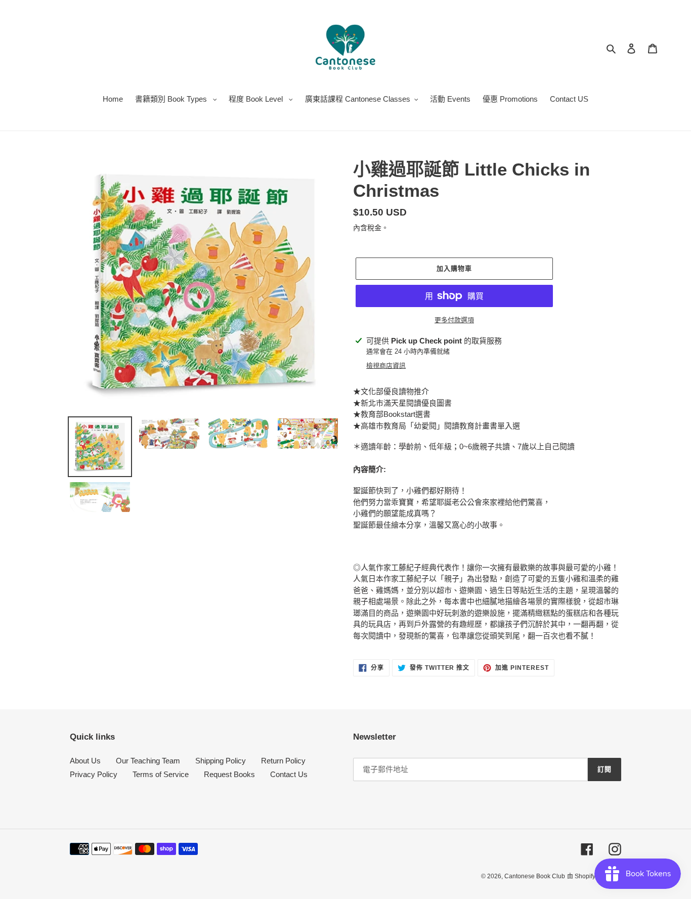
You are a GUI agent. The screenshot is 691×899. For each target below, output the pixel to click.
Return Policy (283, 760)
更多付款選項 (454, 320)
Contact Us (289, 774)
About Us (85, 760)
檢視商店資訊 (386, 365)
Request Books (229, 774)
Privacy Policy (93, 774)
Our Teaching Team (148, 760)
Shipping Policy (220, 760)
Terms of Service (161, 774)
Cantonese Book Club (534, 876)
